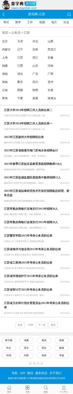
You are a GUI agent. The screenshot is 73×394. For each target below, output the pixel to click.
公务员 (15, 32)
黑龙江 (52, 49)
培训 (44, 355)
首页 (5, 32)
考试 (6, 22)
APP (22, 373)
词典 (26, 340)
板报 (61, 347)
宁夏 (20, 98)
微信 (30, 373)
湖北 (20, 73)
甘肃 (50, 90)
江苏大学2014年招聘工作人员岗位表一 (28, 123)
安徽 (50, 57)
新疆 (35, 98)
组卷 (61, 340)
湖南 (5, 73)
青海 (5, 98)
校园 (42, 22)
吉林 (35, 49)
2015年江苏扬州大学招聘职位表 (24, 137)
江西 (20, 65)
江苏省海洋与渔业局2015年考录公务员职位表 (32, 249)
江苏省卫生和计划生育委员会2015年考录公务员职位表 (36, 305)
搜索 (46, 392)
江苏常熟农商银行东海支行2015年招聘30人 (31, 208)
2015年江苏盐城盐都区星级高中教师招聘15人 (32, 177)
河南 (50, 65)
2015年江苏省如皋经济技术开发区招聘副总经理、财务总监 (36, 193)
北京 (5, 41)
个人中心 (64, 392)
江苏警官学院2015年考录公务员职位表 (28, 235)
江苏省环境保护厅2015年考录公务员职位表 (31, 276)
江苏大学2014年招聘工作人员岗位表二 (28, 110)
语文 (26, 347)
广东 (35, 73)
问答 (26, 355)
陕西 (35, 90)
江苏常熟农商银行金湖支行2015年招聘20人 (31, 222)
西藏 (20, 90)
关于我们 (55, 373)
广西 (50, 73)
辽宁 (20, 49)
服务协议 (41, 373)
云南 (5, 90)
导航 (15, 373)
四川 (35, 82)
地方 (54, 22)
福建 (5, 65)
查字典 (8, 340)
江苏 (27, 32)
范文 (44, 347)
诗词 (8, 355)
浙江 (35, 57)
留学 (18, 22)
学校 (61, 355)
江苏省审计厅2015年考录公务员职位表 (28, 289)
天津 (20, 41)
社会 (66, 22)
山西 (50, 41)
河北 (35, 41)
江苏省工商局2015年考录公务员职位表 (28, 262)
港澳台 (52, 98)
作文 (8, 347)
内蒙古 (6, 49)
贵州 (50, 82)
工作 (30, 22)
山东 (35, 65)
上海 (5, 57)
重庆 (20, 82)
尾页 (53, 324)
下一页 (41, 324)
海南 (5, 82)
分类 (27, 392)
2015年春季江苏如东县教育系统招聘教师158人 (33, 163)
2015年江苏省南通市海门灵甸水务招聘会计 (31, 150)
